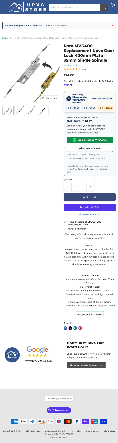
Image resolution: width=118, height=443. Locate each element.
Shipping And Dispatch (55, 431)
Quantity (68, 180)
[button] (8, 110)
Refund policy (109, 431)
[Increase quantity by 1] (90, 187)
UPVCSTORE (73, 65)
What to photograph (90, 148)
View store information (76, 229)
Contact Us (8, 431)
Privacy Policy (75, 431)
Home (5, 38)
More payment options (89, 214)
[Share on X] (70, 328)
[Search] (104, 7)
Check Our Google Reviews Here (86, 365)
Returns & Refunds (33, 431)
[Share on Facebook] (65, 328)
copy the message (75, 158)
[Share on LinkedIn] (75, 328)
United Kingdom (58, 398)
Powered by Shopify (59, 437)
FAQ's (18, 431)
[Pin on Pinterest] (80, 328)
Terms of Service (92, 431)
